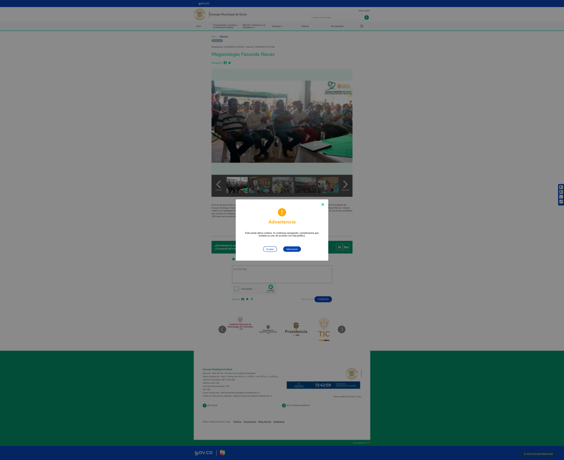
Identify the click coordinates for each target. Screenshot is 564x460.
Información (292, 249)
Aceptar (270, 249)
